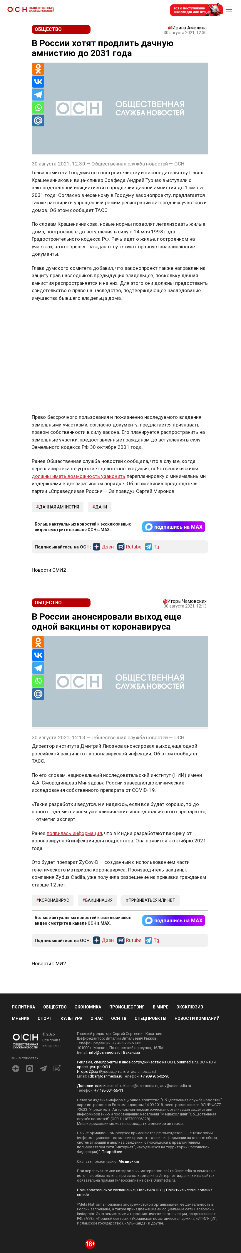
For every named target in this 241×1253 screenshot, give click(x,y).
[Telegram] (38, 95)
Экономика (88, 1007)
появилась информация (74, 833)
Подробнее (112, 1152)
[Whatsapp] (38, 107)
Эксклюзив (190, 1007)
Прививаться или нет (152, 900)
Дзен (108, 547)
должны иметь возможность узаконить (78, 476)
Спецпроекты (150, 1018)
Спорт (45, 1018)
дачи (101, 507)
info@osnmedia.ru (104, 1052)
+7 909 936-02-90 (154, 1076)
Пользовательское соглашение (106, 1190)
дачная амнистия (59, 507)
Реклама (50, 315)
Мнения (20, 1018)
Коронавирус (54, 900)
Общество (55, 1007)
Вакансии (131, 1052)
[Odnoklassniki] (38, 69)
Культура (71, 1018)
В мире (160, 1007)
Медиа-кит (129, 1161)
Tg (156, 547)
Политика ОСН (150, 1190)
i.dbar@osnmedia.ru (105, 1076)
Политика (23, 1007)
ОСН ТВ (118, 1018)
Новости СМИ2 (49, 570)
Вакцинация (99, 900)
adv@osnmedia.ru (175, 1085)
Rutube (133, 547)
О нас (97, 1018)
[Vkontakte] (38, 82)
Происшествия (127, 1007)
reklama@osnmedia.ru (139, 1085)
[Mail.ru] (38, 120)
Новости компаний (197, 1018)
